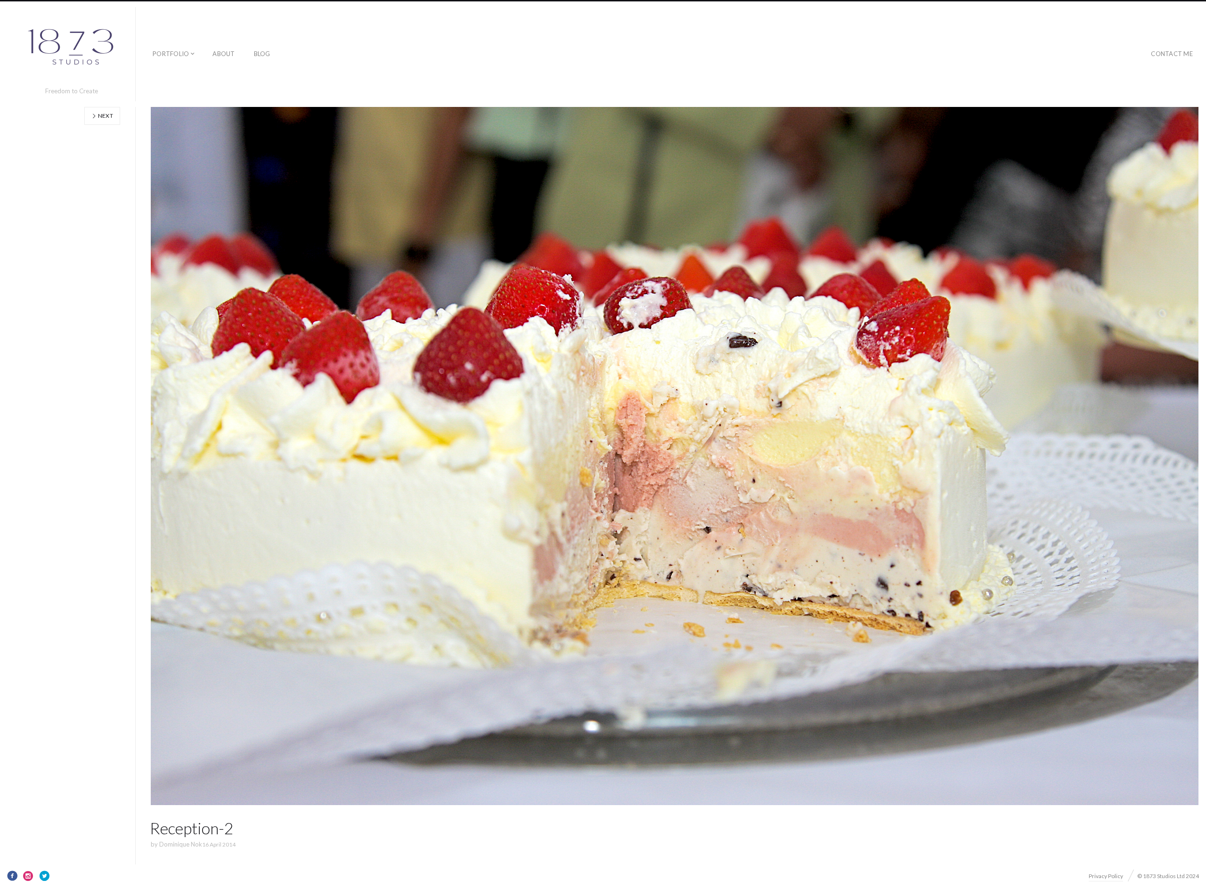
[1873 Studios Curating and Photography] (71, 50)
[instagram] (28, 876)
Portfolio (171, 53)
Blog (262, 53)
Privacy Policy (1106, 876)
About (223, 53)
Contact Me (1172, 53)
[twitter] (44, 876)
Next (105, 115)
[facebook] (12, 876)
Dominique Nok (180, 844)
